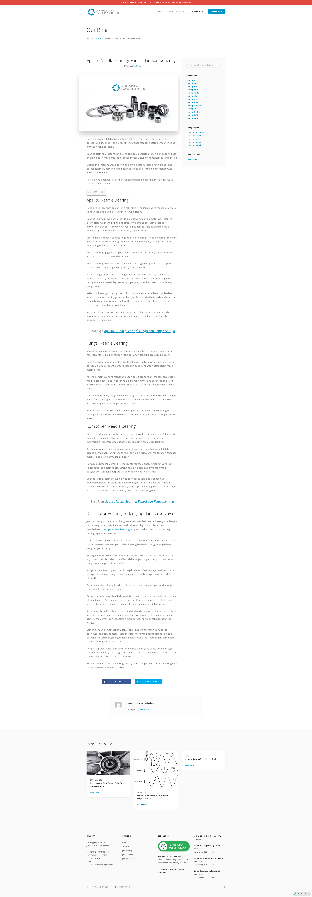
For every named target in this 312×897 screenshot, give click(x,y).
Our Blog (98, 38)
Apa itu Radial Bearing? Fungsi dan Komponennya (139, 501)
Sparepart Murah (193, 145)
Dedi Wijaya (144, 709)
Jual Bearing (127, 851)
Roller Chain (191, 159)
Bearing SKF (191, 109)
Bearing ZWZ (192, 115)
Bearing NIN (191, 96)
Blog (171, 11)
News (138, 66)
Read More (94, 792)
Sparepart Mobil (193, 139)
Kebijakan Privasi (123, 887)
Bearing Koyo (192, 89)
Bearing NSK (191, 99)
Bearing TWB (192, 118)
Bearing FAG (191, 83)
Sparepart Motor (193, 142)
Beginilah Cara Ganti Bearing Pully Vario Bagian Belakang (107, 784)
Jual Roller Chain (128, 858)
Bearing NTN (192, 102)
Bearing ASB (191, 80)
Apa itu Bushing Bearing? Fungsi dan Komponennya (139, 331)
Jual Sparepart (127, 855)
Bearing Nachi (192, 93)
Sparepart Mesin (193, 136)
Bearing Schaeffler (194, 105)
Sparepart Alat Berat (195, 132)
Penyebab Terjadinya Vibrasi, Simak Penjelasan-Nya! (152, 797)
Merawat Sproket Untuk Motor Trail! (200, 759)
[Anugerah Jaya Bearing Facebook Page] (224, 887)
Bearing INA (191, 86)
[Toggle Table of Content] (101, 192)
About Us (180, 11)
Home (89, 38)
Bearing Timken (193, 112)
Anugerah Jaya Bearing (116, 529)
